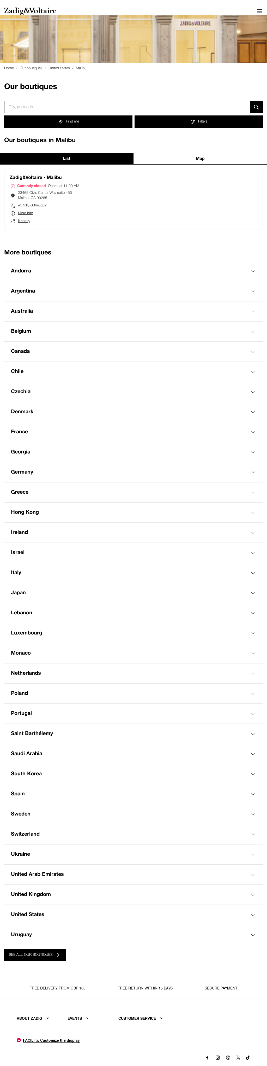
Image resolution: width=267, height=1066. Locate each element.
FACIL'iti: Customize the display (51, 1040)
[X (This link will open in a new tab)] (238, 1058)
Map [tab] (200, 159)
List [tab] (66, 159)
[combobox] (127, 107)
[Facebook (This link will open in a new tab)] (207, 1058)
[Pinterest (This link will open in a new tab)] (228, 1058)
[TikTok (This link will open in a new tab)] (248, 1058)
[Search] (256, 107)
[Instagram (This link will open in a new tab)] (218, 1058)
